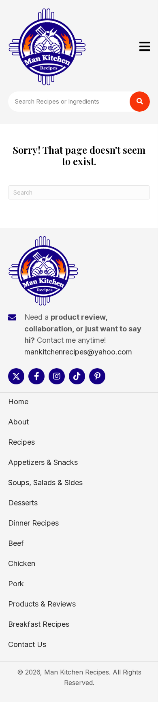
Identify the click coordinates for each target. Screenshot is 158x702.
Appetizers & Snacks (43, 462)
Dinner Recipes (33, 523)
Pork (16, 583)
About (18, 422)
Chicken (21, 563)
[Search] (140, 101)
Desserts (23, 502)
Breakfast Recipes (38, 624)
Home (18, 401)
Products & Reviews (42, 604)
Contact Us (27, 644)
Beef (16, 543)
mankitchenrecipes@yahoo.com (78, 352)
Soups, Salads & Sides (45, 482)
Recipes (21, 442)
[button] (16, 376)
